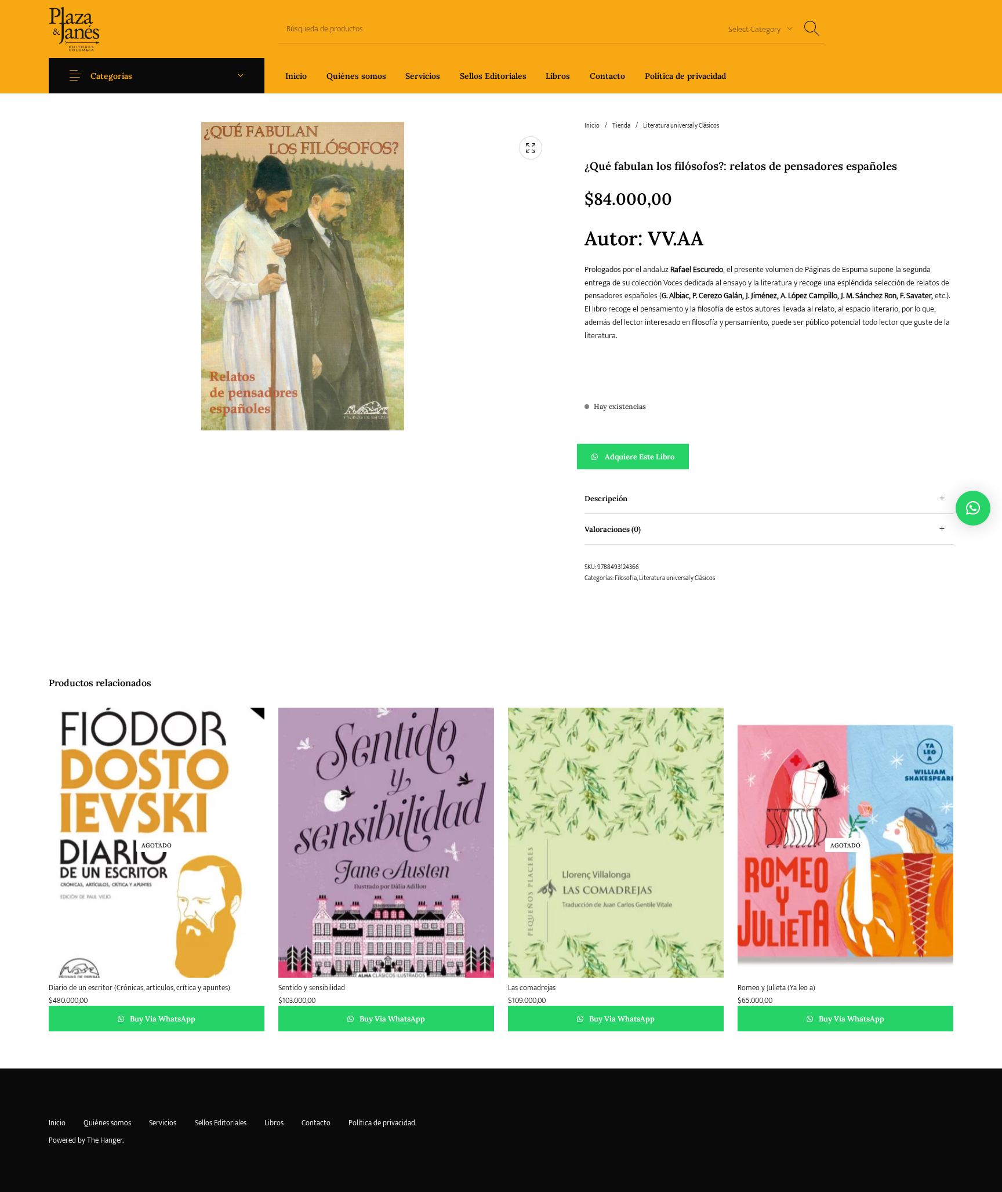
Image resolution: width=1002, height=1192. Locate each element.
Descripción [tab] (605, 498)
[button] (768, 456)
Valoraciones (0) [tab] (612, 529)
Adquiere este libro (639, 457)
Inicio (592, 126)
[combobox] (756, 29)
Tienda (621, 126)
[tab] (768, 498)
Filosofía (626, 578)
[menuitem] (296, 75)
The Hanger (104, 1140)
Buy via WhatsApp (161, 1019)
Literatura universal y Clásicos (681, 126)
